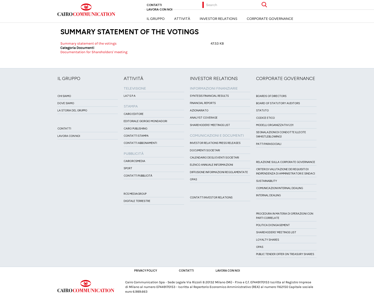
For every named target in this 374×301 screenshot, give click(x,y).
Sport (128, 168)
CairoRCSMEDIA (134, 161)
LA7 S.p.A (130, 96)
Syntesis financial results (209, 96)
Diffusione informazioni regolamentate (219, 172)
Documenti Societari (205, 150)
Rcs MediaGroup (135, 193)
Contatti (154, 5)
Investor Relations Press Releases (215, 143)
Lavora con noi (159, 9)
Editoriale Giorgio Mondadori (145, 121)
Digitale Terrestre (137, 201)
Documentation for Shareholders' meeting (93, 52)
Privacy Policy (145, 270)
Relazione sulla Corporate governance (285, 162)
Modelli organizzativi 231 (275, 125)
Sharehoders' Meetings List (210, 125)
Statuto (262, 110)
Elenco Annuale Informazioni (211, 164)
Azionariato (199, 110)
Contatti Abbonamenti (140, 143)
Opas (259, 247)
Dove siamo (65, 103)
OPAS (193, 179)
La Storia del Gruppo (72, 110)
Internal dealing (268, 195)
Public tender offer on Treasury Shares (285, 254)
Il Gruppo (156, 19)
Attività (182, 19)
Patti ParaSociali (268, 144)
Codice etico (265, 118)
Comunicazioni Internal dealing (279, 188)
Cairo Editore (134, 114)
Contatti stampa (136, 135)
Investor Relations (218, 19)
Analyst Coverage (204, 117)
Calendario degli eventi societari (214, 157)
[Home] (87, 9)
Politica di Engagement (273, 225)
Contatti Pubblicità (138, 175)
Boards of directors (271, 96)
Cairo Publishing (135, 128)
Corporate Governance (270, 19)
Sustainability (266, 181)
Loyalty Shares (267, 239)
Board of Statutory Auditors (278, 103)
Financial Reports (203, 103)
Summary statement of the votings (88, 43)
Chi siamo (64, 96)
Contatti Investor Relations (211, 197)
